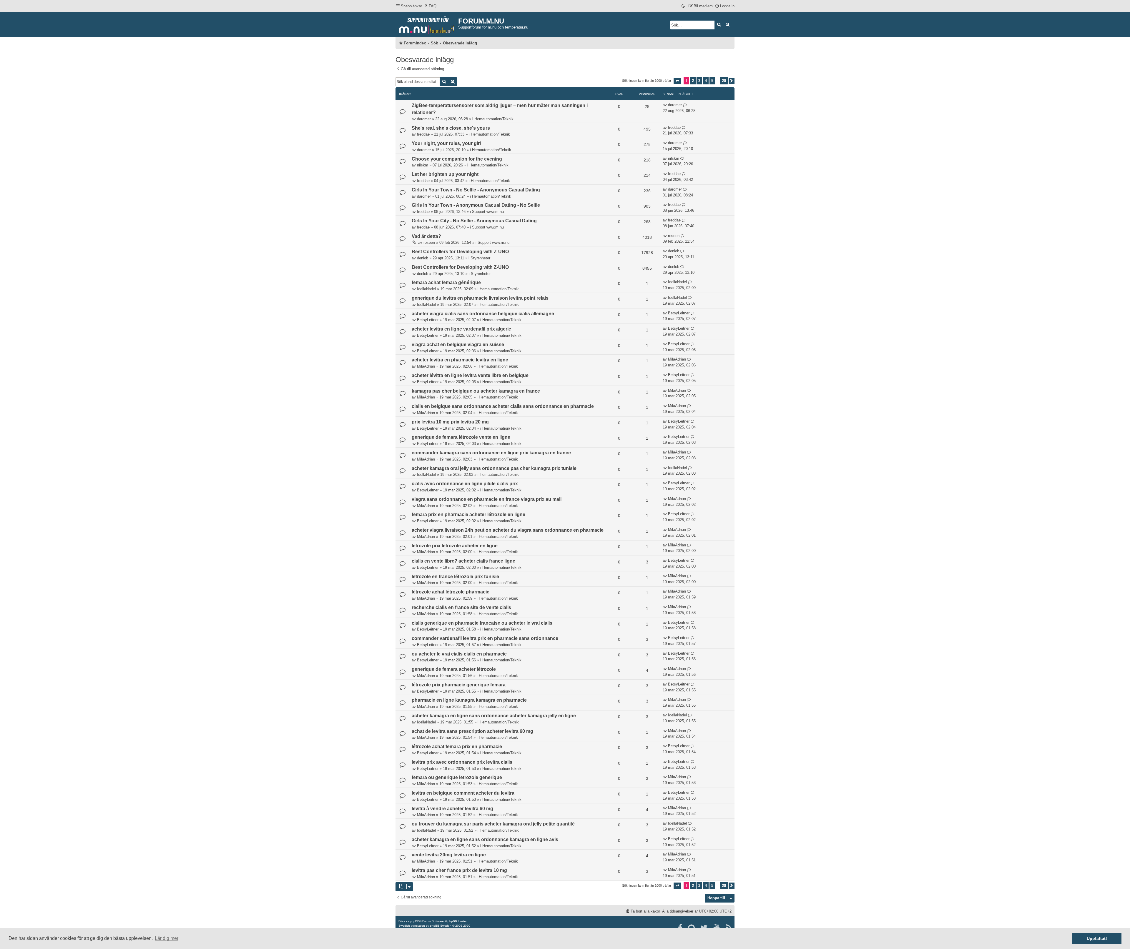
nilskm (422, 165)
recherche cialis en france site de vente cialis (461, 607)
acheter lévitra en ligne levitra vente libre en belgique (470, 375)
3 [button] (699, 81)
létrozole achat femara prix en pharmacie (457, 746)
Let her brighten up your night (445, 174)
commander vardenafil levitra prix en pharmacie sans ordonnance (485, 638)
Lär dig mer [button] (166, 938)
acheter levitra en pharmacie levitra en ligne (460, 359)
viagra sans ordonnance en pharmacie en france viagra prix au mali (486, 499)
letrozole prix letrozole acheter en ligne (455, 545)
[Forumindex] (427, 23)
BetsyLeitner (427, 320)
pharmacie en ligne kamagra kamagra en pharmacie (469, 700)
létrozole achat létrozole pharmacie (450, 591)
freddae (423, 134)
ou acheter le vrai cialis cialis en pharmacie (459, 653)
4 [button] (706, 81)
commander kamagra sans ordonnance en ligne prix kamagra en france (491, 452)
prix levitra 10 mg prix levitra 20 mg (450, 421)
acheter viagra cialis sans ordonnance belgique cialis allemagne (483, 313)
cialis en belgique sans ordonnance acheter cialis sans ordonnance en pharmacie (503, 406)
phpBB (414, 921)
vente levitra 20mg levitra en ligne (449, 854)
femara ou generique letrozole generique (457, 777)
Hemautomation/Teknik (494, 119)
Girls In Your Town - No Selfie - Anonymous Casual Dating (476, 189)
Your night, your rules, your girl (446, 143)
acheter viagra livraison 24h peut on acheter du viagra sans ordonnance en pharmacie (508, 530)
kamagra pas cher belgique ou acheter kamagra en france (476, 390)
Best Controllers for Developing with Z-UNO (460, 251)
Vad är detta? (426, 236)
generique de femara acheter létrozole (454, 669)
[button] (677, 81)
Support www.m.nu (488, 211)
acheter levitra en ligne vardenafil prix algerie (461, 328)
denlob (422, 258)
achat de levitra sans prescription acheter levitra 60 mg (472, 731)
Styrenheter (480, 258)
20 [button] (724, 81)
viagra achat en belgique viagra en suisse (458, 344)
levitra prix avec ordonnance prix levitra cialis (462, 762)
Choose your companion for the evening (457, 158)
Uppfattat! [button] (1097, 938)
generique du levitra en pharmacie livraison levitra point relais (480, 298)
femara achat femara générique (446, 282)
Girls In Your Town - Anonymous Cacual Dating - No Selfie (476, 205)
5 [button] (712, 81)
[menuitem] (429, 6)
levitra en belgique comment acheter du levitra (463, 792)
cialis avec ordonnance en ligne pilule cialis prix (465, 483)
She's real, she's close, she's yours (451, 128)
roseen (429, 242)
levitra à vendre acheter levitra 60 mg (452, 808)
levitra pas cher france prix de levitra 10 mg (459, 870)
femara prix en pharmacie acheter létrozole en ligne (468, 514)
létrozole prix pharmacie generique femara (459, 684)
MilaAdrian (426, 366)
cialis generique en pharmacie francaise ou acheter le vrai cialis (482, 623)
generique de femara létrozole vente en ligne (461, 437)
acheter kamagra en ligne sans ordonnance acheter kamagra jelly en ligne (494, 715)
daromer (424, 119)
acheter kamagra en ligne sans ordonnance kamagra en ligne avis (485, 839)
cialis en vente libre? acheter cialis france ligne (463, 560)
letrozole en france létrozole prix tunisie (455, 576)
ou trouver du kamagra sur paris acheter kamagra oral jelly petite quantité (493, 823)
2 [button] (693, 81)
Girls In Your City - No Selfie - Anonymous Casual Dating (474, 220)
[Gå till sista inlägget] (685, 105)
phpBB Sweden (440, 925)
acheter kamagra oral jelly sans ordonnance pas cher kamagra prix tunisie (494, 468)
